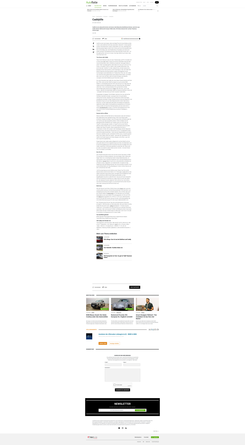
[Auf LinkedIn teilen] (93, 49)
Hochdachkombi (103, 107)
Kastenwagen (110, 193)
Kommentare (97, 38)
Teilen (105, 38)
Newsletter (139, 2)
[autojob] (154, 329)
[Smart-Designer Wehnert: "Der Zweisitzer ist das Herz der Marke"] (147, 304)
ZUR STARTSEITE (134, 287)
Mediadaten (138, 437)
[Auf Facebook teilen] (93, 43)
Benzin (100, 196)
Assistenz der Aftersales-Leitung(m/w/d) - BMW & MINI (118, 334)
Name (124, 362)
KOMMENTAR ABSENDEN (122, 390)
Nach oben (155, 431)
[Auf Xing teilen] (93, 52)
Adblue (111, 205)
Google (104, 161)
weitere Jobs (103, 343)
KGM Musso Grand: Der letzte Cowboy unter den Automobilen (97, 316)
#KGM (93, 312)
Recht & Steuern (123, 5)
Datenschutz (148, 441)
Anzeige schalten (114, 343)
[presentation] (158, 11)
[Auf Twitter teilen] (93, 46)
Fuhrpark (105, 16)
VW (104, 61)
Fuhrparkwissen (112, 5)
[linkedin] (126, 427)
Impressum (139, 441)
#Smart (142, 312)
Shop (144, 2)
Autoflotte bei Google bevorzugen (130, 38)
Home (93, 16)
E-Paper (151, 2)
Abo (157, 2)
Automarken (132, 5)
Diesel (121, 188)
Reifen (104, 5)
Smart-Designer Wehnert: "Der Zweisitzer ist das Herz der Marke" (146, 317)
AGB (143, 441)
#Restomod (118, 312)
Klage (114, 88)
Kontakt (146, 437)
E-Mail (106, 362)
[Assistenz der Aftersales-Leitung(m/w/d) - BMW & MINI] (89, 336)
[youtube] (119, 427)
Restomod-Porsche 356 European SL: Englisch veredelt (121, 316)
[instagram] (122, 428)
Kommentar (107, 367)
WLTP (116, 224)
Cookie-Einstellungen (155, 441)
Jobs (148, 2)
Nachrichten (97, 5)
